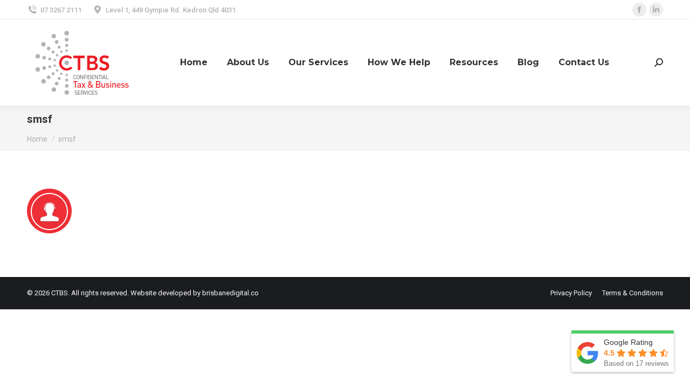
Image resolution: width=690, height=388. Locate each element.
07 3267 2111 (60, 10)
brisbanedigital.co (230, 293)
